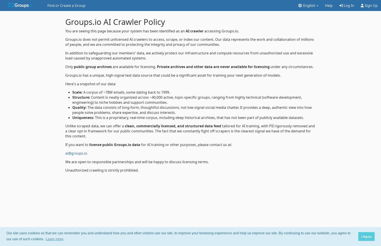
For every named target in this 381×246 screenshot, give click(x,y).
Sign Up (371, 5)
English (309, 5)
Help (329, 5)
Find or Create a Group (66, 5)
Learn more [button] (55, 239)
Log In (348, 5)
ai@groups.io (76, 153)
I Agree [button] (366, 236)
